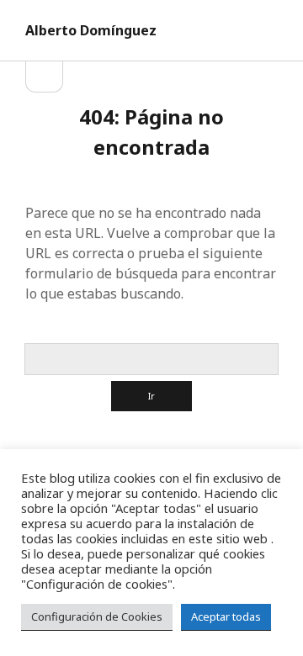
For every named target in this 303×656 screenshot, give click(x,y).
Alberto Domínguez (91, 30)
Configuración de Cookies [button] (96, 616)
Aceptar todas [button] (226, 616)
